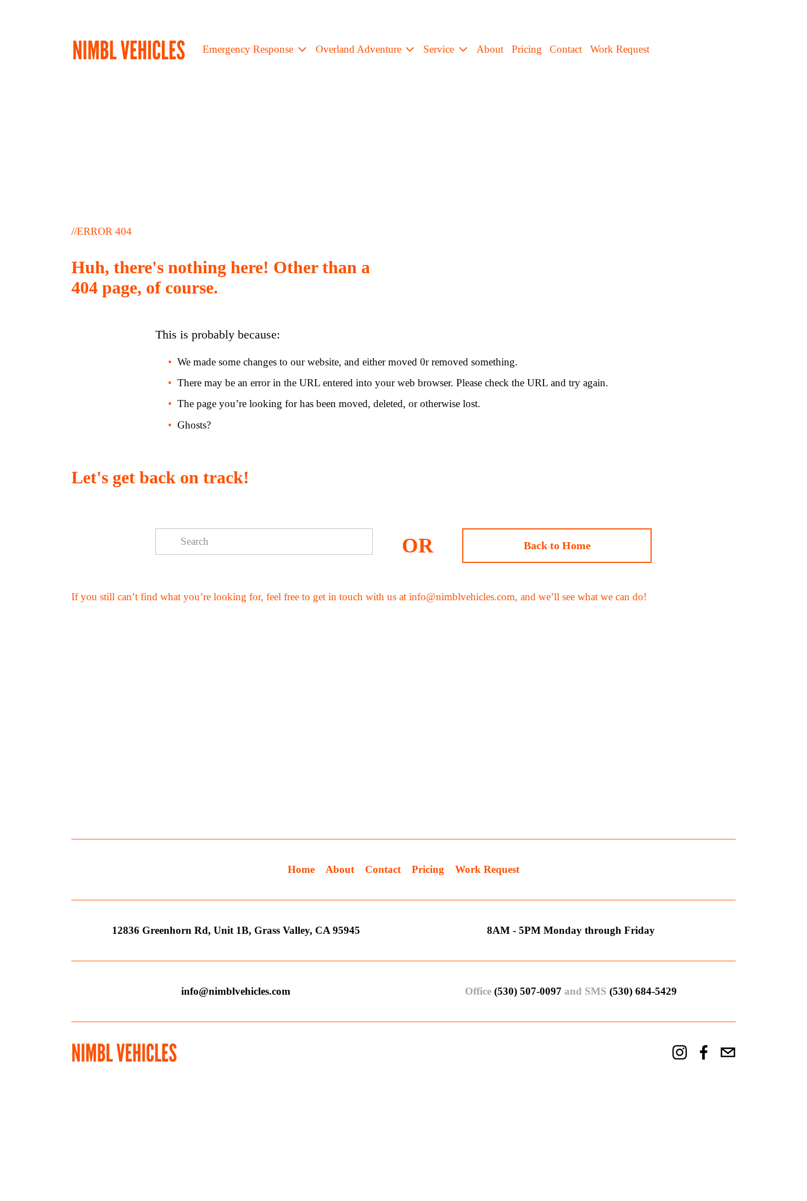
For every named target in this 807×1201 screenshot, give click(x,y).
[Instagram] (679, 1052)
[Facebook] (703, 1052)
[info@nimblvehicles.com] (728, 1052)
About (490, 49)
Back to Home (557, 545)
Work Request (619, 49)
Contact (566, 49)
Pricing (527, 49)
